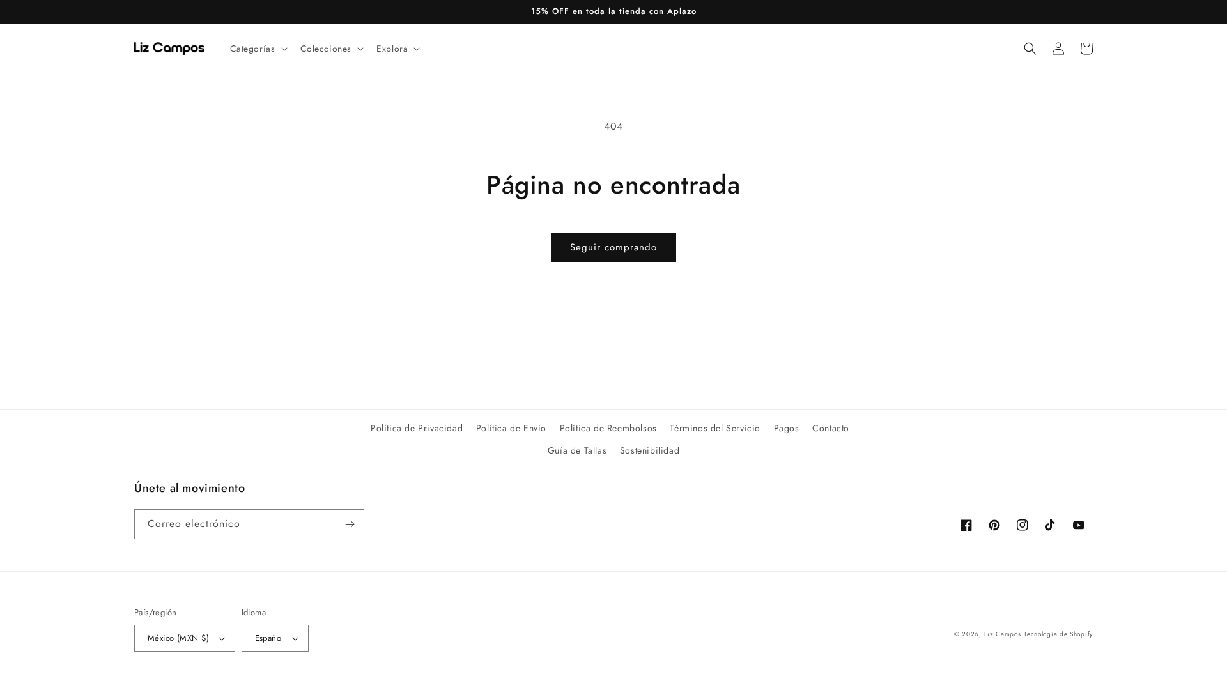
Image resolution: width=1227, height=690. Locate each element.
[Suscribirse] (350, 524)
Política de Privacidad (417, 428)
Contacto (830, 428)
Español (269, 638)
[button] (257, 48)
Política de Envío (511, 428)
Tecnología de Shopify (1058, 634)
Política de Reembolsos (608, 428)
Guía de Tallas (577, 450)
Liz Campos (1002, 634)
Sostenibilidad (649, 450)
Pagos (786, 428)
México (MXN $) (179, 638)
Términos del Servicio (715, 428)
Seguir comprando (613, 247)
